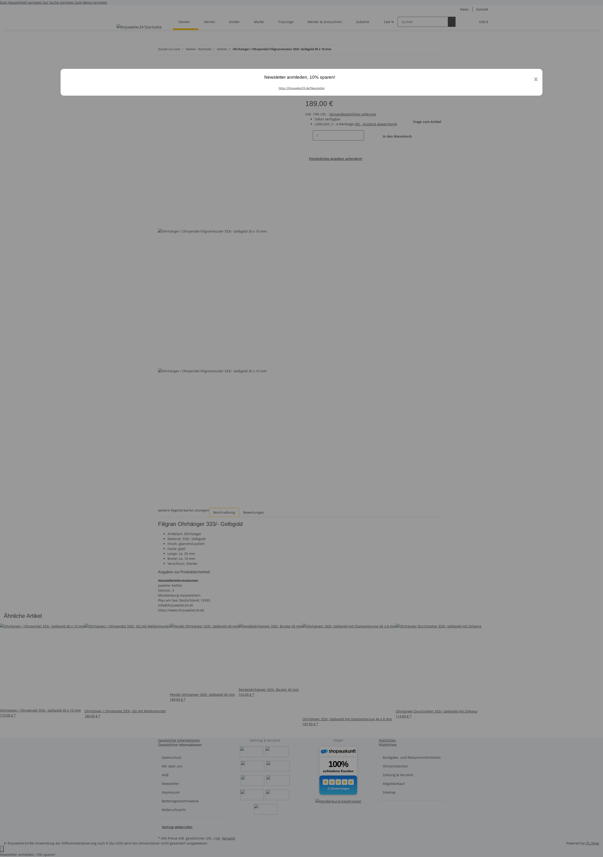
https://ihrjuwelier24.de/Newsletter (302, 88)
